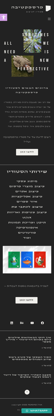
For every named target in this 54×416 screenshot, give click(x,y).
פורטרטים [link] (27, 233)
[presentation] (5, 259)
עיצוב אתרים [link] (27, 192)
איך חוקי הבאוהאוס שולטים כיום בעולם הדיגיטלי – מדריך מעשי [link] (28, 340)
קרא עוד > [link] (46, 348)
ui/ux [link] (27, 218)
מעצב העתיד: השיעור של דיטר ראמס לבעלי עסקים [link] (27, 376)
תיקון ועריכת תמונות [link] (27, 223)
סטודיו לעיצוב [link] (35, 12)
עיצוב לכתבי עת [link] (27, 207)
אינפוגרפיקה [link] (27, 228)
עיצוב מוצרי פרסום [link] (27, 187)
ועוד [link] (27, 238)
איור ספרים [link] (27, 202)
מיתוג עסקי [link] (27, 181)
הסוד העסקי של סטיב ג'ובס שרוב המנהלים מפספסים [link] (30, 358)
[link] (3, 17)
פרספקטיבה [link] (27, 7)
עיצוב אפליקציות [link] (27, 197)
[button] (49, 19)
